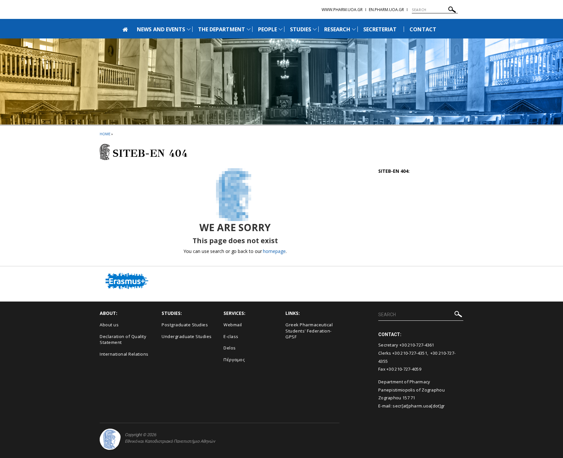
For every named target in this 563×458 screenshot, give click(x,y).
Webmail (233, 325)
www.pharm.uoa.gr (342, 9)
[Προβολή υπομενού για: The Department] (248, 29)
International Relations (124, 354)
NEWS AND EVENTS (161, 29)
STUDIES (300, 29)
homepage (274, 251)
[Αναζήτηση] (452, 10)
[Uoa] (110, 439)
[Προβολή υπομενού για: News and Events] (188, 29)
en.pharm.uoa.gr (386, 9)
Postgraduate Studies (185, 325)
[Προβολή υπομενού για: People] (280, 29)
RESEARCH (337, 29)
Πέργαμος (234, 359)
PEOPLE (267, 29)
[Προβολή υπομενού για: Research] (353, 29)
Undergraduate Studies (187, 336)
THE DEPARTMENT (221, 29)
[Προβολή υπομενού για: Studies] (314, 29)
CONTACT (423, 29)
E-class (231, 336)
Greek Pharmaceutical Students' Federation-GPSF (309, 331)
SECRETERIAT (380, 29)
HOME (105, 133)
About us (109, 325)
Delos (230, 348)
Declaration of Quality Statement (123, 339)
